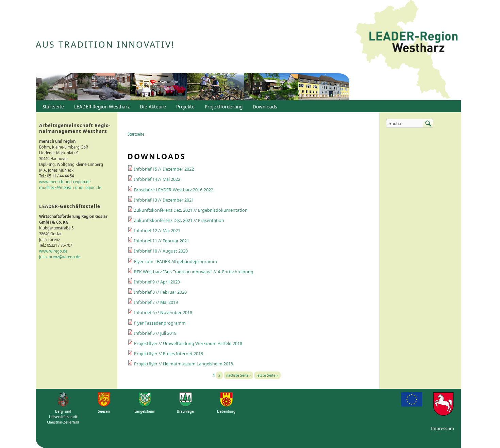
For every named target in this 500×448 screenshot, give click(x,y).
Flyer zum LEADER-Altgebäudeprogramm (175, 261)
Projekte (185, 106)
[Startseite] (406, 50)
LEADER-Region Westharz (100, 108)
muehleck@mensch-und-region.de (70, 187)
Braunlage (185, 411)
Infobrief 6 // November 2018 (163, 312)
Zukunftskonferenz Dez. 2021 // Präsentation (179, 220)
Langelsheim (144, 411)
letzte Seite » (267, 375)
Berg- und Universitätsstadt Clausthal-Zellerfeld (63, 417)
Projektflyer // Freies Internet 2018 (168, 354)
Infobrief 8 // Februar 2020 (160, 292)
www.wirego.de (53, 251)
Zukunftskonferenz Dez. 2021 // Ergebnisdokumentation (191, 210)
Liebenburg (226, 411)
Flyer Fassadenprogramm (160, 323)
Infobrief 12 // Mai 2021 (157, 231)
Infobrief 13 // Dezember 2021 (164, 200)
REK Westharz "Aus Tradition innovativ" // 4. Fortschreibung (193, 272)
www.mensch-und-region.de (64, 181)
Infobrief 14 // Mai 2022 (157, 179)
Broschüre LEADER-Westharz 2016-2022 (173, 190)
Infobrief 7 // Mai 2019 (156, 302)
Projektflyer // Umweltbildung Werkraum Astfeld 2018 (188, 343)
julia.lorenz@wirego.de (59, 256)
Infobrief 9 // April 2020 (157, 282)
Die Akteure (151, 108)
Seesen (104, 411)
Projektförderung (222, 108)
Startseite (136, 134)
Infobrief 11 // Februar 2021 (161, 241)
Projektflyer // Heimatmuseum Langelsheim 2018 (183, 364)
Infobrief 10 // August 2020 (161, 251)
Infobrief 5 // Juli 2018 (155, 333)
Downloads (263, 108)
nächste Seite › (238, 375)
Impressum (442, 428)
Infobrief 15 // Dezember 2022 (164, 169)
